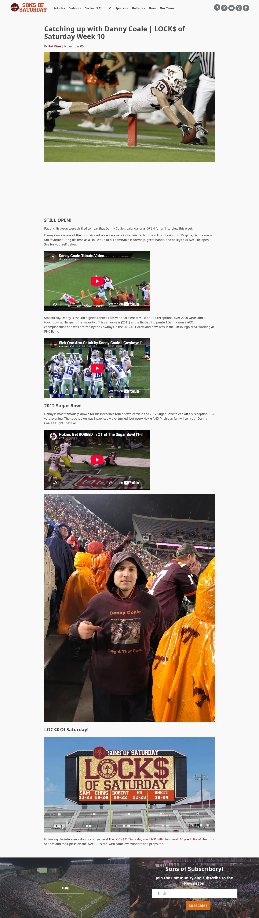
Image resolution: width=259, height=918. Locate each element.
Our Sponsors (118, 8)
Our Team (167, 8)
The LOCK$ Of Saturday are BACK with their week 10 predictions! (155, 839)
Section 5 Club (95, 8)
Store (152, 8)
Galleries (138, 8)
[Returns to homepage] (29, 7)
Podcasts (75, 8)
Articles (59, 8)
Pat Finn (54, 46)
